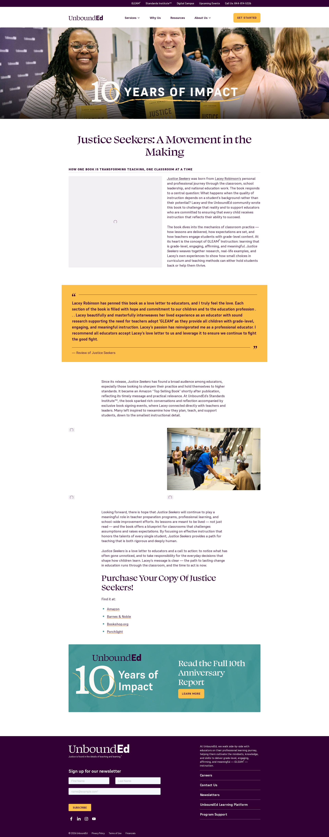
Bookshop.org (117, 624)
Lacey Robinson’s (228, 178)
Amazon (113, 609)
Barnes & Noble (119, 616)
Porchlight (115, 631)
